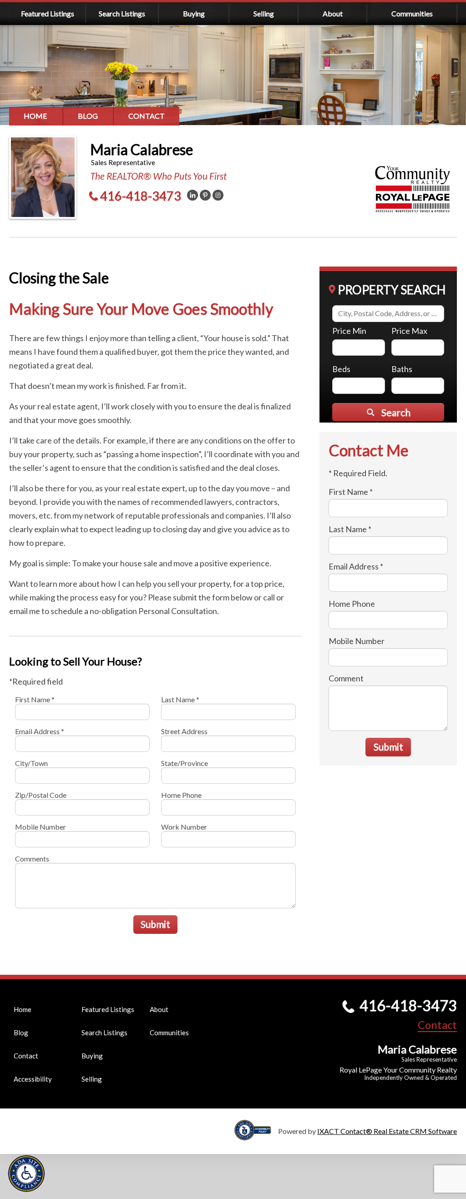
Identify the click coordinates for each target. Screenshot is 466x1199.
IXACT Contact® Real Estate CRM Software (387, 1131)
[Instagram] (218, 195)
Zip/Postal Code (40, 795)
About (333, 13)
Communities (412, 13)
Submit (155, 924)
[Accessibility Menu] (26, 1173)
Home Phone (181, 795)
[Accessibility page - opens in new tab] (256, 1136)
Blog (88, 115)
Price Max (409, 331)
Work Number (184, 826)
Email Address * (39, 731)
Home (35, 115)
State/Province (184, 763)
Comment (346, 678)
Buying (194, 13)
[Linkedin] (192, 195)
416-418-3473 (140, 195)
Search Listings (122, 13)
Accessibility (33, 1079)
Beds (341, 369)
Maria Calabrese (141, 149)
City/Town (31, 763)
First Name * (35, 699)
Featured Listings (47, 13)
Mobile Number (40, 826)
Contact (146, 115)
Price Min (349, 331)
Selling (263, 13)
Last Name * (180, 699)
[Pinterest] (205, 195)
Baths (401, 369)
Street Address (184, 731)
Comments (32, 858)
